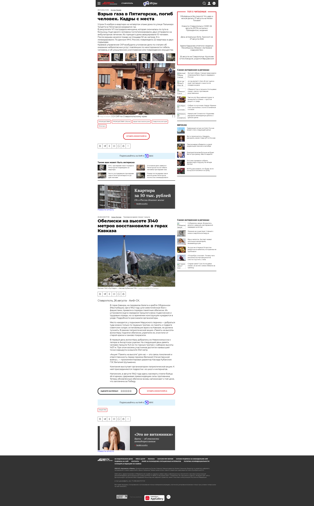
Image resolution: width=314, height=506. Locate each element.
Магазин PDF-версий (165, 459)
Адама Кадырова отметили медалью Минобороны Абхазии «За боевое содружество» (196, 48)
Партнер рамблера (136, 497)
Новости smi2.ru (106, 210)
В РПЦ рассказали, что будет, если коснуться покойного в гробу (200, 169)
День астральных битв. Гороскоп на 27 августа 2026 (197, 38)
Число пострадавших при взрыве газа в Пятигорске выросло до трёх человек (121, 175)
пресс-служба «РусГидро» (148, 288)
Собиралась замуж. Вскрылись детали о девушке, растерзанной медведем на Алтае (200, 225)
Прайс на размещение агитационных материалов (161, 461)
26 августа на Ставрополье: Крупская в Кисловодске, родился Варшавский (197, 58)
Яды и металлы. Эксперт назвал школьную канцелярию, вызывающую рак (200, 241)
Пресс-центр (140, 459)
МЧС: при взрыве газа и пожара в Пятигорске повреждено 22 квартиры (121, 167)
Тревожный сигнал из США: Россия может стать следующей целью (200, 129)
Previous (102, 85)
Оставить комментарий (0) (136, 136)
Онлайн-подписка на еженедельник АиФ (192, 459)
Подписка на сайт (122, 461)
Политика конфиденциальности (196, 461)
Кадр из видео (105, 116)
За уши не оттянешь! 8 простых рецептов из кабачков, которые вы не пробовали (202, 249)
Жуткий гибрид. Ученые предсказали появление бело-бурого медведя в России (202, 75)
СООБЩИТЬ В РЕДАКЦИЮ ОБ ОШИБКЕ (128, 464)
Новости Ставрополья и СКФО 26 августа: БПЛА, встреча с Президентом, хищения (197, 28)
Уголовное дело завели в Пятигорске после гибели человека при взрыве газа (157, 167)
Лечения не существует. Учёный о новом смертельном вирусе (200, 232)
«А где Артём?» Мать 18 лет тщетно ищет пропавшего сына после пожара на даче (201, 83)
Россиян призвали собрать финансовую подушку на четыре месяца (199, 162)
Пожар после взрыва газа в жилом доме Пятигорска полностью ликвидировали (157, 175)
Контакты (135, 461)
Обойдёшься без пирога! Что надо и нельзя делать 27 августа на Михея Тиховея (196, 18)
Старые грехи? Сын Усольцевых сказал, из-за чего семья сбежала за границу (201, 266)
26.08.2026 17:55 (103, 217)
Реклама (151, 459)
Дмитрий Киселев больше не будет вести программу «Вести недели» (200, 153)
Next (170, 85)
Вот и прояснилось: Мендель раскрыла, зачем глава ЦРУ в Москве (201, 137)
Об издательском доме (124, 459)
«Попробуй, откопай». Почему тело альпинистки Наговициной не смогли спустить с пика (201, 257)
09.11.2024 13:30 (103, 10)
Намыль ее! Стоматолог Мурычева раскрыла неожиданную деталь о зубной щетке (201, 115)
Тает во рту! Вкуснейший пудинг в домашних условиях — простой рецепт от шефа (201, 99)
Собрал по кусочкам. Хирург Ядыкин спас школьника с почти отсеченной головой (202, 107)
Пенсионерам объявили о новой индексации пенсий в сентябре (199, 145)
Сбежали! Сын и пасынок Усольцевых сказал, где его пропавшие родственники (202, 91)
